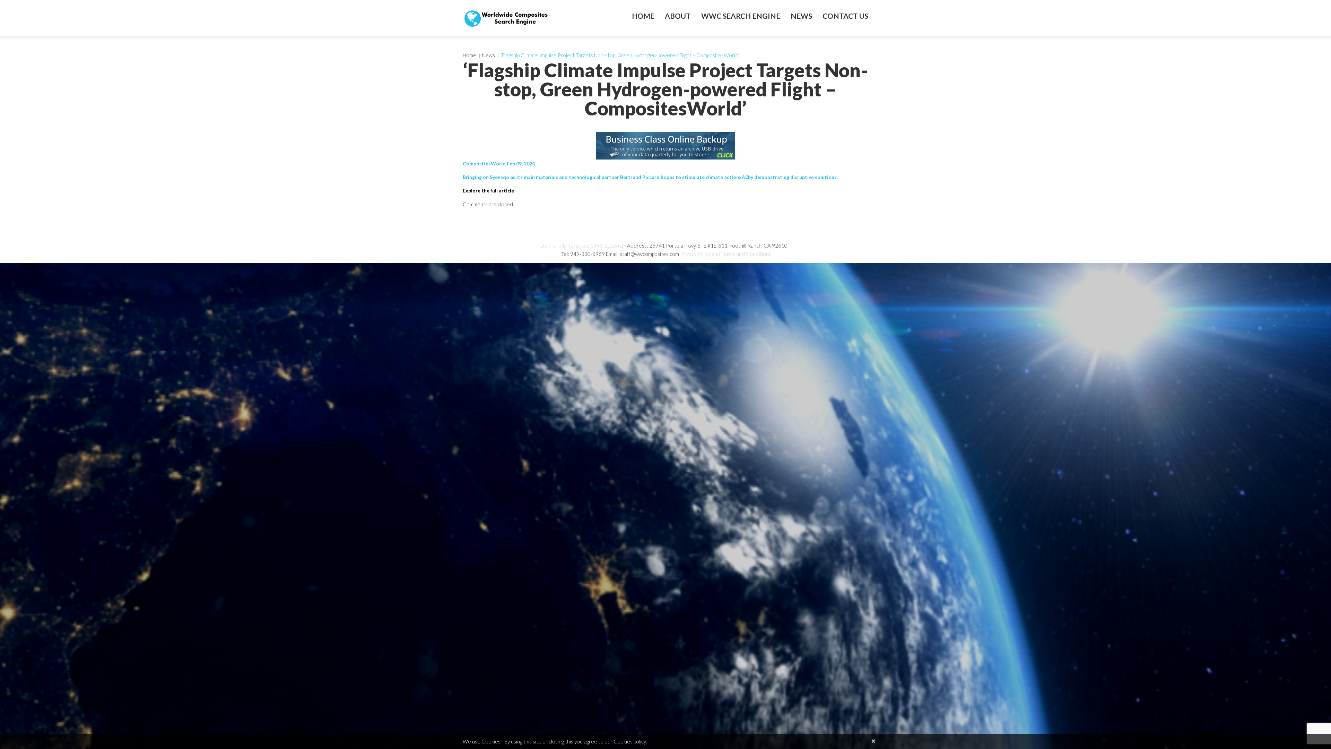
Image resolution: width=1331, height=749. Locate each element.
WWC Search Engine (740, 16)
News (801, 16)
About (678, 16)
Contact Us (845, 16)
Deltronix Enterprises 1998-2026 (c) (581, 245)
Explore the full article (488, 190)
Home (643, 16)
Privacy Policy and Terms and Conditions (725, 254)
